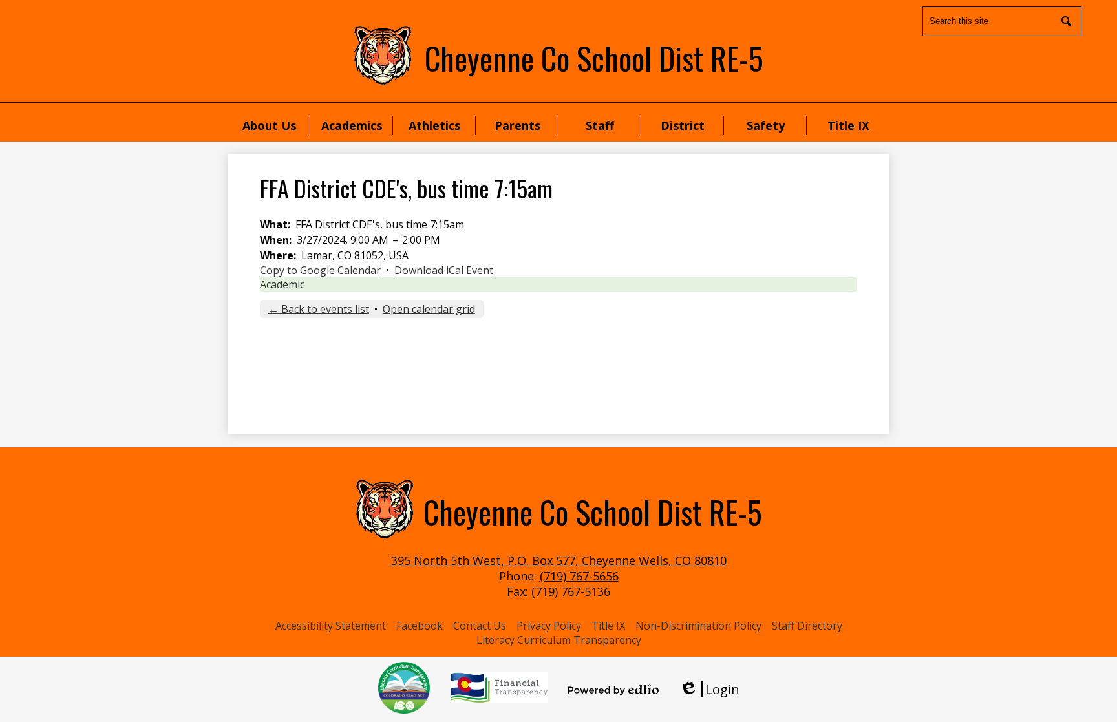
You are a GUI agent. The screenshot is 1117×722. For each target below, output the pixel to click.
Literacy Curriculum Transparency (558, 640)
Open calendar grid (429, 309)
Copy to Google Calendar (320, 270)
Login (709, 689)
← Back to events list (318, 309)
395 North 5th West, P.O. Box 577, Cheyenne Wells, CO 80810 (559, 560)
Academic (282, 284)
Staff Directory (807, 626)
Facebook (419, 626)
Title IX (608, 626)
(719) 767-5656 (579, 576)
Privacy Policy (548, 626)
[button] (269, 125)
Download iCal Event (443, 270)
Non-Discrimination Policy (698, 626)
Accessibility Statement (330, 626)
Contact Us (479, 626)
